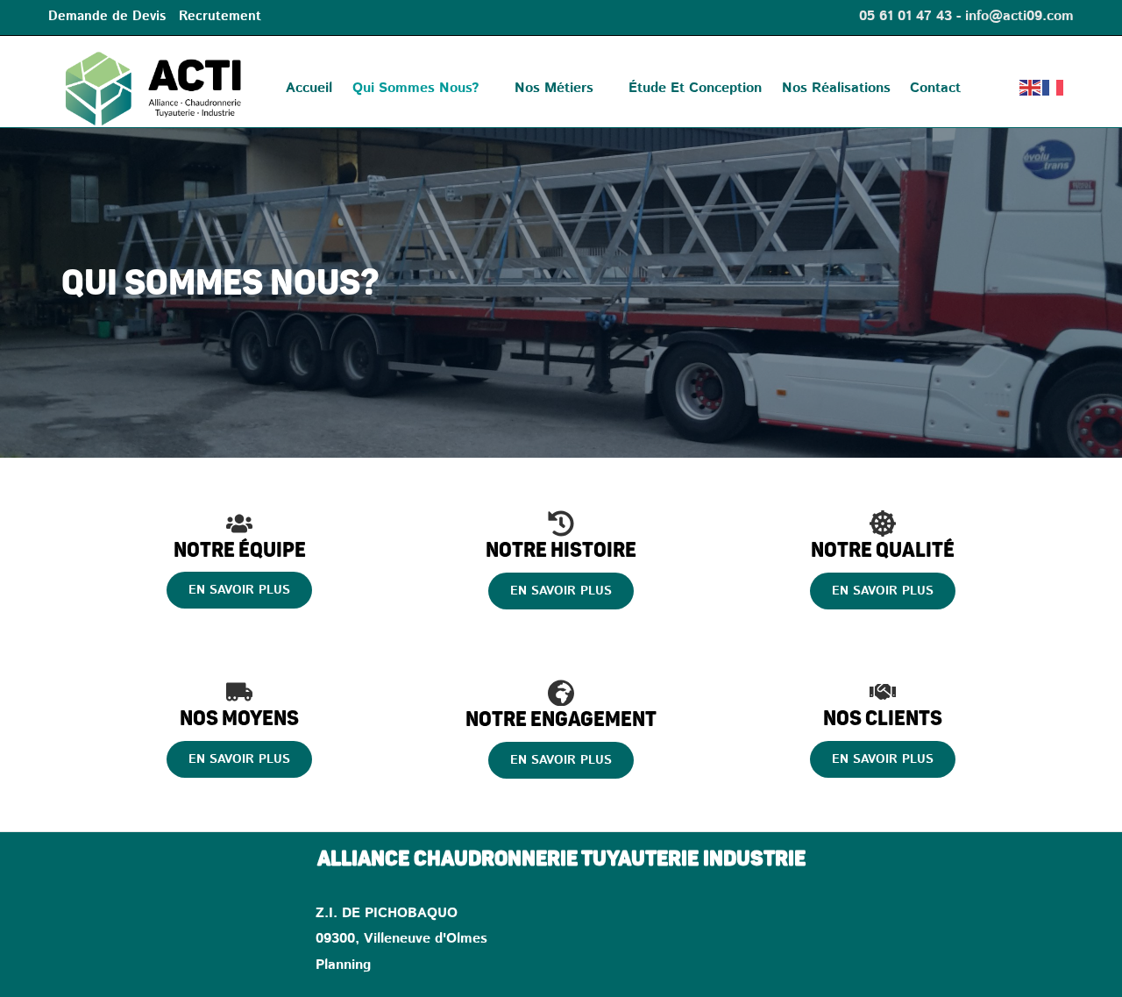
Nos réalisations (836, 89)
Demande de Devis (107, 17)
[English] (1030, 88)
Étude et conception (695, 89)
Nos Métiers (554, 89)
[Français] (1053, 88)
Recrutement (220, 17)
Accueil (309, 89)
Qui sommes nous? (415, 89)
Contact (935, 89)
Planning (343, 965)
